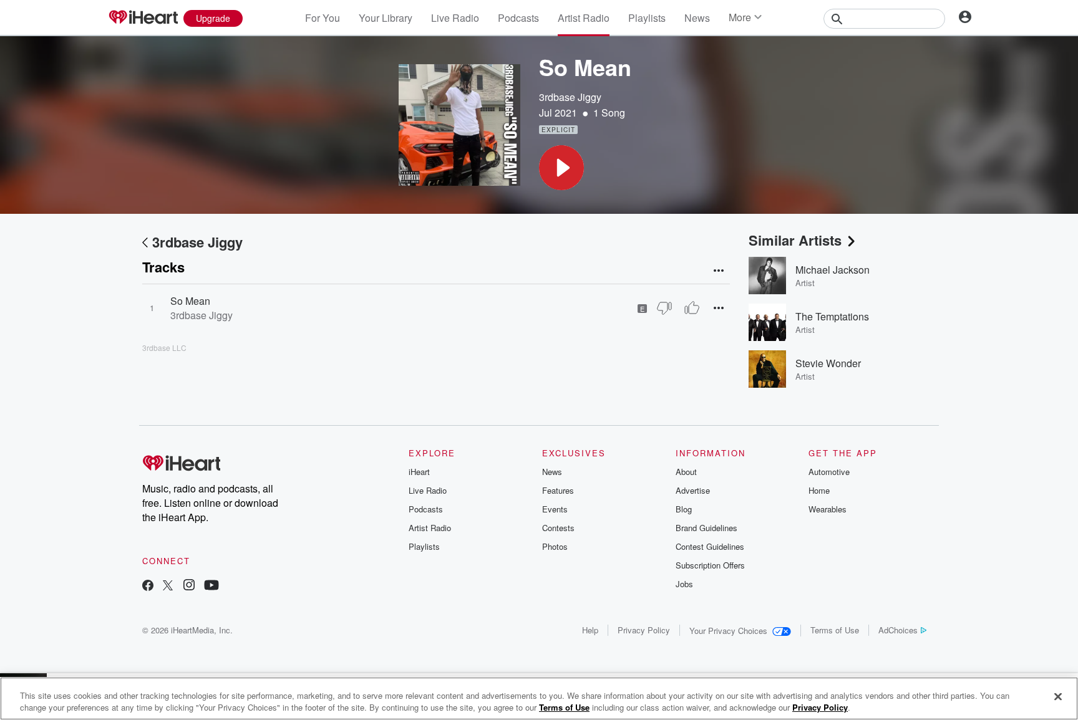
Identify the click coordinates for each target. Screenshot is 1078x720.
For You (322, 18)
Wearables (827, 509)
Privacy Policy (644, 630)
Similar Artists (795, 240)
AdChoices (898, 630)
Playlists (647, 18)
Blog (684, 509)
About (686, 472)
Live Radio (455, 18)
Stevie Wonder (828, 363)
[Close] (1058, 697)
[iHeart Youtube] (211, 586)
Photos (555, 546)
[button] (561, 167)
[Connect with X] (168, 586)
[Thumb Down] (664, 308)
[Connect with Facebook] (147, 586)
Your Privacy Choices (728, 630)
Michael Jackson (832, 269)
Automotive (829, 472)
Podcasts (518, 18)
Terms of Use (834, 630)
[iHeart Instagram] (189, 586)
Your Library (385, 18)
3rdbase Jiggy (570, 97)
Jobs (684, 584)
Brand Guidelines (706, 528)
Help (590, 630)
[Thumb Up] (692, 308)
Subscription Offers (710, 565)
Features (558, 490)
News (697, 18)
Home (819, 490)
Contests (558, 528)
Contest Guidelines (710, 546)
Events (555, 509)
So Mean (190, 301)
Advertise (693, 490)
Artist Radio (583, 18)
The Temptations (832, 316)
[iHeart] (142, 18)
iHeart (419, 472)
